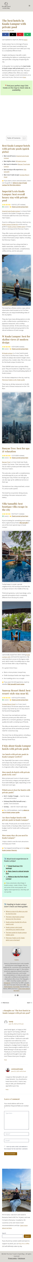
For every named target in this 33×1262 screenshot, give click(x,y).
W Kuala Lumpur (21, 161)
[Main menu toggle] (29, 6)
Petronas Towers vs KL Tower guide (13, 380)
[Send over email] (27, 34)
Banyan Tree (6, 462)
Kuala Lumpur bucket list (10, 224)
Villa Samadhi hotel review (16, 684)
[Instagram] (15, 995)
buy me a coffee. (24, 1244)
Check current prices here (20, 207)
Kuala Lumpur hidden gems (16, 227)
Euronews (16, 987)
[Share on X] (12, 34)
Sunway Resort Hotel (8, 704)
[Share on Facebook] (5, 34)
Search (4, 1233)
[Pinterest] (17, 995)
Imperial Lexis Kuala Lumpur (11, 211)
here (24, 77)
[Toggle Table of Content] (23, 138)
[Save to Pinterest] (20, 34)
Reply (5, 1060)
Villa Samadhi (23, 523)
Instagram (7, 983)
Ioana (25, 40)
